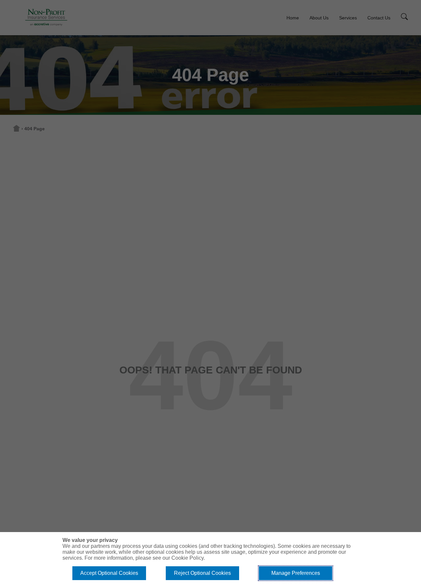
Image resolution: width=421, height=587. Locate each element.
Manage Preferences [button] (295, 573)
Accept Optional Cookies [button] (109, 573)
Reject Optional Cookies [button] (202, 573)
